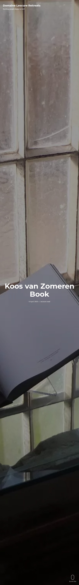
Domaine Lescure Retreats (21, 5)
